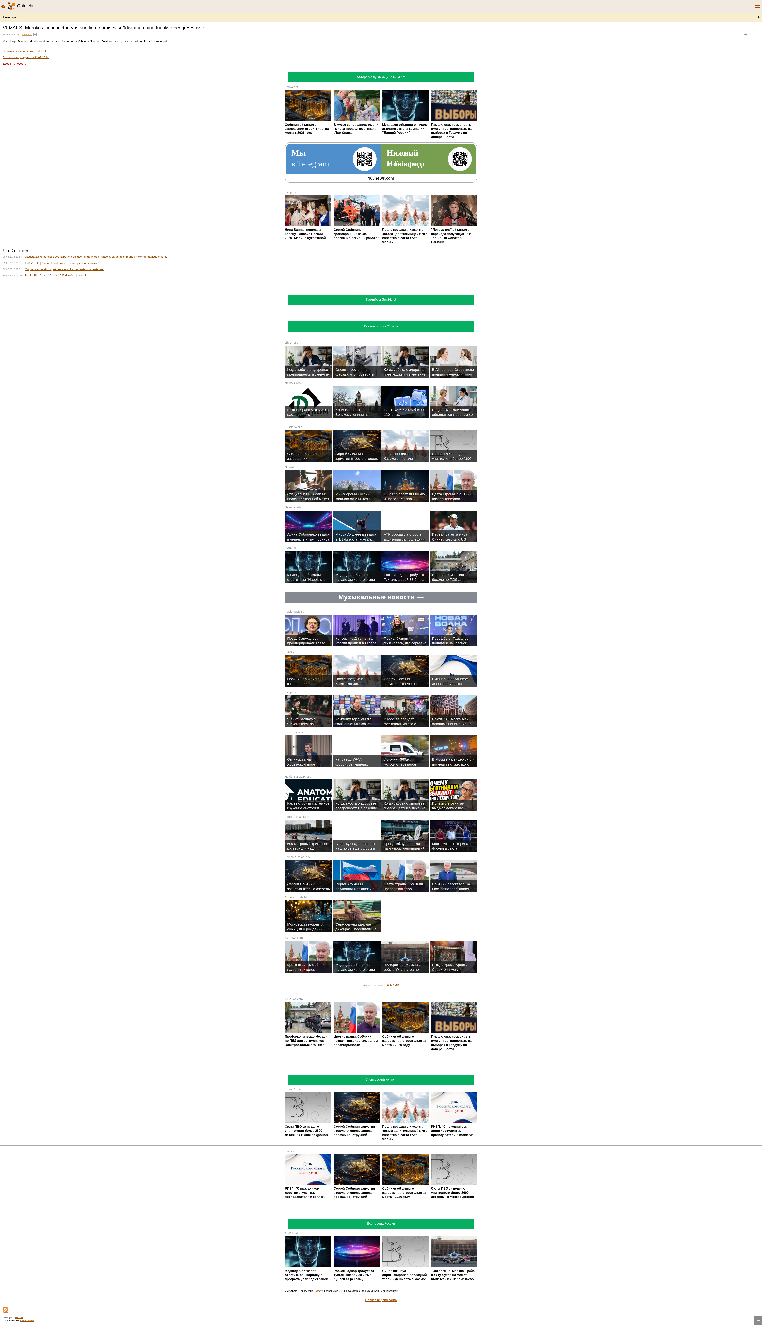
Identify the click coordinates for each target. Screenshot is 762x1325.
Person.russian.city (297, 909)
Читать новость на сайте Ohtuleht (24, 51)
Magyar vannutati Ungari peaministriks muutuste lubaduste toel (64, 321)
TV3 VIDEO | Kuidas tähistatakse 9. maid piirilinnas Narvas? (62, 315)
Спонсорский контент (381, 1132)
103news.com (294, 990)
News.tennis (293, 560)
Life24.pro (291, 395)
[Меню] (757, 6)
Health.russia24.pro (298, 829)
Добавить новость (14, 63)
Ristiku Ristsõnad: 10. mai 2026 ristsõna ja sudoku (56, 328)
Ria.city (289, 704)
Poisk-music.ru (294, 664)
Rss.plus (290, 192)
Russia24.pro (293, 479)
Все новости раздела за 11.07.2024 (26, 57)
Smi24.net (291, 87)
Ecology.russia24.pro (298, 950)
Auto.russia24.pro (296, 785)
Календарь (10, 17)
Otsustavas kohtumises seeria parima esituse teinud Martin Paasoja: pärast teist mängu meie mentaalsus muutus (96, 309)
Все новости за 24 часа (381, 379)
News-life (291, 520)
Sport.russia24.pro (297, 869)
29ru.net (290, 600)
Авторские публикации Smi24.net (381, 77)
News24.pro (293, 435)
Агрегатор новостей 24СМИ (381, 1037)
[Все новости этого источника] (35, 34)
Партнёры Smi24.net (381, 352)
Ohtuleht (27, 34)
